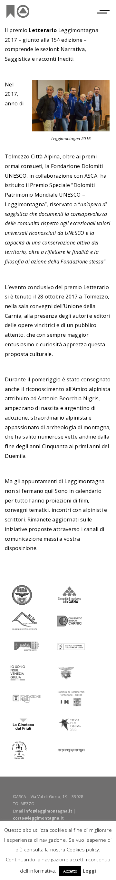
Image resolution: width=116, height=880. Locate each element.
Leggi (89, 870)
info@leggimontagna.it (48, 811)
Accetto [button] (70, 871)
